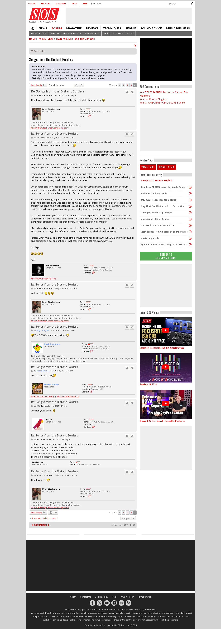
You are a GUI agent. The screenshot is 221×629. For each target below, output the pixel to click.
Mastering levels (150, 238)
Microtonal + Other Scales (155, 219)
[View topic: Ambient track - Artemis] (190, 193)
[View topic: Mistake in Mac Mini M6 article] (190, 225)
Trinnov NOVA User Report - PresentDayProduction (162, 421)
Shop (74, 3)
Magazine (74, 28)
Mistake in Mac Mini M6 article (157, 225)
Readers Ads (92, 33)
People (131, 28)
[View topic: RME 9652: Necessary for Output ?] (190, 200)
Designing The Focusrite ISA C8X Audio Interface (162, 348)
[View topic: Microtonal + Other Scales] (190, 219)
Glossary (117, 33)
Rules (130, 33)
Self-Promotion (84, 39)
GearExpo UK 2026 (148, 384)
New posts (147, 180)
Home (32, 28)
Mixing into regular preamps (156, 212)
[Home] (44, 14)
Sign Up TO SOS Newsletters (166, 256)
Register (45, 3)
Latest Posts (38, 33)
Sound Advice (151, 28)
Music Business (178, 28)
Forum (57, 28)
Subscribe (61, 3)
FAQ (106, 33)
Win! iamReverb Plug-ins (153, 99)
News (43, 28)
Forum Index (46, 39)
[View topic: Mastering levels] (190, 238)
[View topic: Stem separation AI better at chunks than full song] (190, 231)
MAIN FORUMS (63, 39)
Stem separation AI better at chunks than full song (165, 231)
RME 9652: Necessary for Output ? (159, 199)
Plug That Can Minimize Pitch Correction (163, 206)
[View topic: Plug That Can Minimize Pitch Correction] (190, 206)
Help (85, 3)
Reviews (92, 28)
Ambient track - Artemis (154, 193)
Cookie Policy (101, 596)
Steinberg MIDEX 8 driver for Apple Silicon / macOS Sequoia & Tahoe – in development (165, 187)
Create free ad (166, 167)
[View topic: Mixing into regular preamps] (190, 212)
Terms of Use (144, 596)
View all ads (147, 167)
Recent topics (163, 180)
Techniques (112, 28)
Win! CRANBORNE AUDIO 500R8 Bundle (162, 102)
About (73, 596)
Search (54, 33)
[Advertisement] (166, 285)
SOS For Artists (72, 33)
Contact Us (85, 596)
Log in (31, 3)
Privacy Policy (127, 596)
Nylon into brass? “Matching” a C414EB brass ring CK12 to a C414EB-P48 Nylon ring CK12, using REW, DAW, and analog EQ (165, 244)
